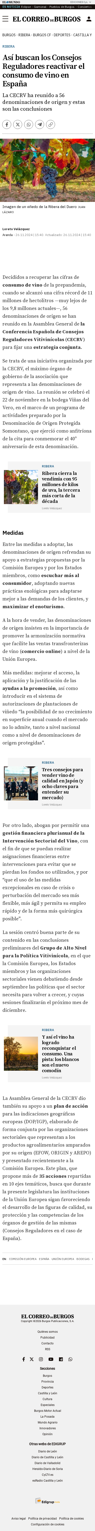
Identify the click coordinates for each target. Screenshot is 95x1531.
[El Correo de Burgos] (47, 19)
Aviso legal (18, 1518)
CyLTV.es (47, 1475)
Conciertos (85, 7)
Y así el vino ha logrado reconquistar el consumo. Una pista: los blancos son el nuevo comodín (60, 1054)
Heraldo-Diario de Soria (47, 1469)
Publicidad (47, 1337)
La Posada (47, 1416)
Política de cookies (71, 1518)
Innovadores (47, 1428)
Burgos (9, 35)
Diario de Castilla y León (47, 1457)
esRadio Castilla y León (47, 1480)
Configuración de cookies (47, 1524)
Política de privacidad (42, 1518)
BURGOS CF (42, 35)
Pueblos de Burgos (62, 7)
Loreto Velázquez (16, 229)
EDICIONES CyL (79, 2)
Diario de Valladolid (47, 1463)
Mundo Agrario (47, 1422)
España (44, 1259)
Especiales (48, 1405)
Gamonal (40, 7)
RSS (47, 1349)
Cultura (47, 1399)
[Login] (89, 19)
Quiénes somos (48, 1331)
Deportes (47, 1387)
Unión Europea (63, 1259)
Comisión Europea (23, 1259)
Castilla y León (47, 1393)
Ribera (24, 35)
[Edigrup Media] (47, 1501)
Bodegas (83, 1259)
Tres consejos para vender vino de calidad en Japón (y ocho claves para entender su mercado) (62, 784)
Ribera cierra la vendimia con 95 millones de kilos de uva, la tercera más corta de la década (61, 488)
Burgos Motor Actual (47, 1411)
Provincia (47, 1381)
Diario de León (47, 1451)
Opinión (47, 1434)
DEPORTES (62, 35)
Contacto (47, 1343)
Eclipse (26, 7)
